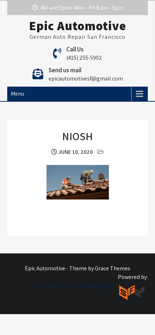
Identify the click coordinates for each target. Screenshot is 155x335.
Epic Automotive (77, 25)
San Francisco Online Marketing (71, 285)
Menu (17, 93)
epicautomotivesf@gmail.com (86, 78)
